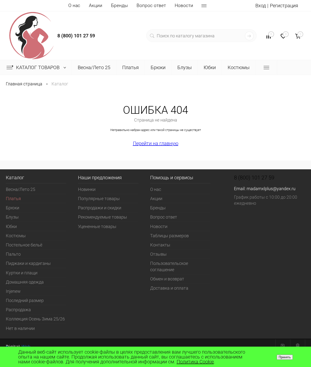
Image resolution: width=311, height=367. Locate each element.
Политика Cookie (195, 362)
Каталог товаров (38, 67)
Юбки (11, 226)
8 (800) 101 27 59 (76, 36)
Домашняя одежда (25, 282)
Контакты (160, 244)
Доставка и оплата (169, 288)
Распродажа (18, 309)
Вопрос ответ (151, 5)
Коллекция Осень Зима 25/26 (35, 318)
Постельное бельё (24, 244)
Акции (95, 5)
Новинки (86, 189)
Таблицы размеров (169, 235)
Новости (184, 5)
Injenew (13, 291)
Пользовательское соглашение (169, 266)
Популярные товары (99, 198)
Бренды (119, 5)
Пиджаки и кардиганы (28, 263)
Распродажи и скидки (99, 207)
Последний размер (25, 300)
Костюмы (16, 235)
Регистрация (284, 5)
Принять (285, 357)
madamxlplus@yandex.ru (271, 188)
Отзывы (158, 254)
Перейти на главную (155, 143)
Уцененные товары (97, 226)
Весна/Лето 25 (20, 189)
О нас (74, 5)
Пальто (13, 254)
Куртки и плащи (21, 272)
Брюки (12, 207)
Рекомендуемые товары (102, 217)
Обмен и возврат (167, 278)
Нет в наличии (20, 328)
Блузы (12, 217)
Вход (260, 5)
